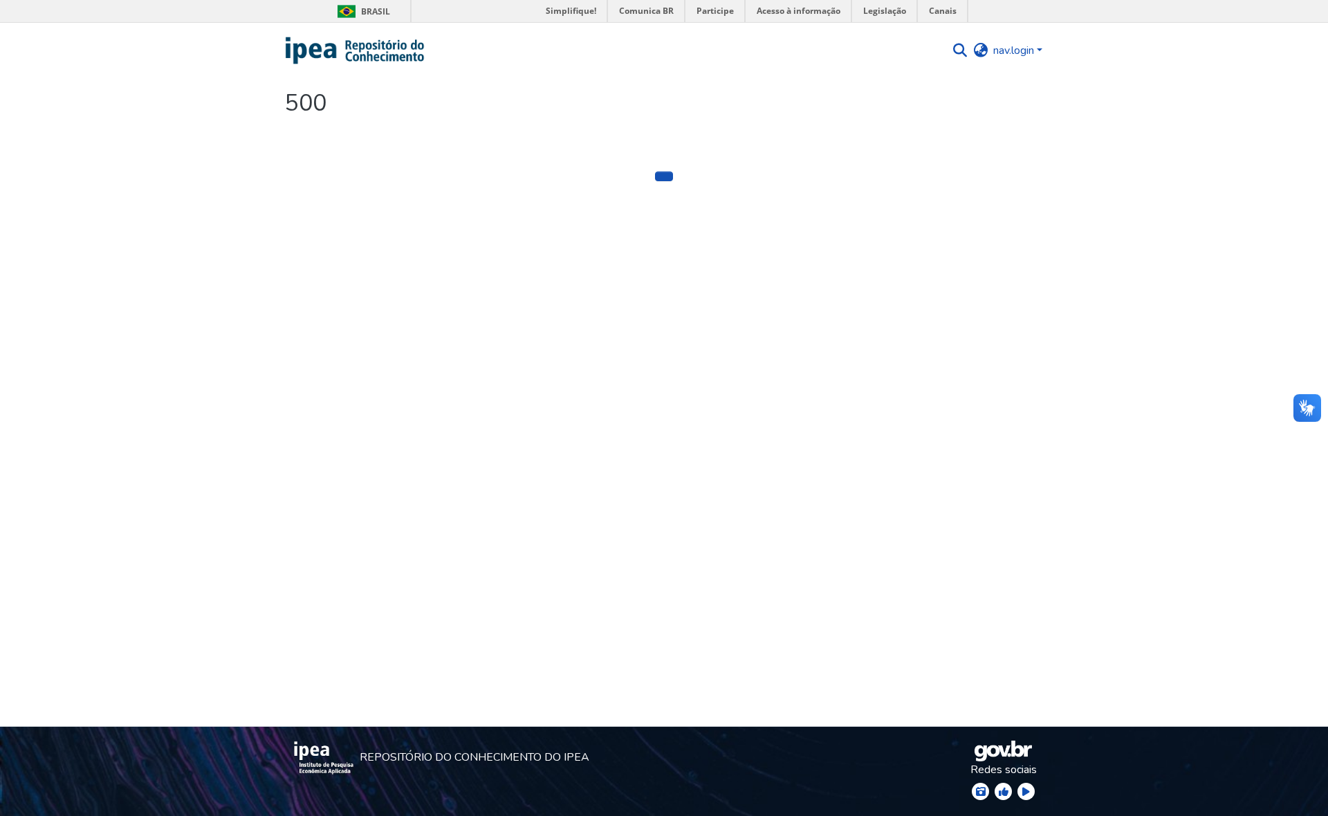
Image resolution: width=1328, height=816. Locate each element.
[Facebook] (1003, 791)
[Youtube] (1026, 791)
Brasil (361, 11)
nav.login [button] (1015, 50)
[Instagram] (980, 791)
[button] (355, 50)
